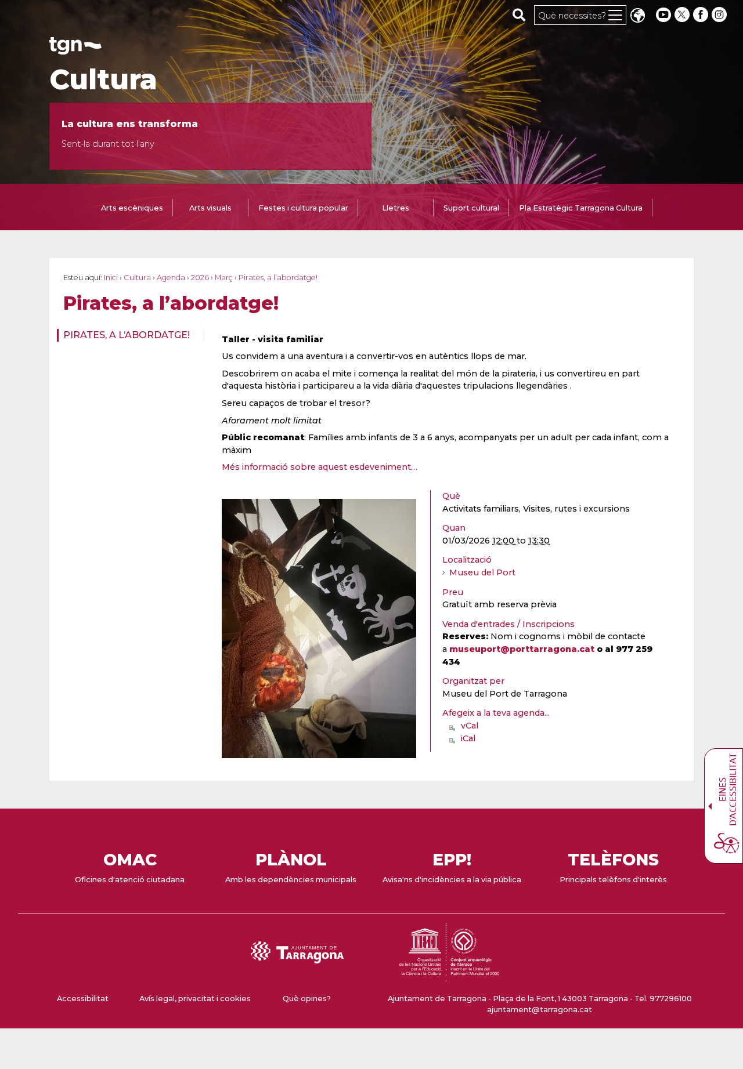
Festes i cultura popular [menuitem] (303, 208)
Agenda (171, 277)
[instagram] (720, 15)
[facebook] (701, 15)
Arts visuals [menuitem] (210, 208)
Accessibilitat (83, 998)
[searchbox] (519, 14)
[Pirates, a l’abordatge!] (319, 628)
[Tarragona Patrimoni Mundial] (449, 975)
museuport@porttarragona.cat (521, 649)
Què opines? (307, 998)
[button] (637, 16)
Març (224, 277)
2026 (200, 277)
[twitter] (683, 15)
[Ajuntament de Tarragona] (75, 49)
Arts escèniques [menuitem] (132, 208)
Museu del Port (482, 572)
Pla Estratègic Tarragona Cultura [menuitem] (581, 208)
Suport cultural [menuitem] (471, 208)
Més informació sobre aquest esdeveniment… (319, 467)
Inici (111, 277)
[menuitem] (127, 335)
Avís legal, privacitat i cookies (195, 998)
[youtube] (663, 15)
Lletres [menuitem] (395, 208)
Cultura (103, 79)
